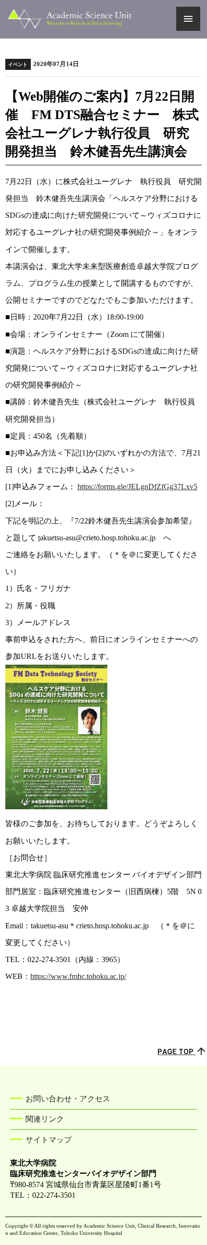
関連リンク (45, 1119)
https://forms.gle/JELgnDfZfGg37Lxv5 (137, 486)
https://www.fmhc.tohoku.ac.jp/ (78, 976)
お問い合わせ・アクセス (68, 1099)
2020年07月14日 (43, 64)
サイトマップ (49, 1140)
